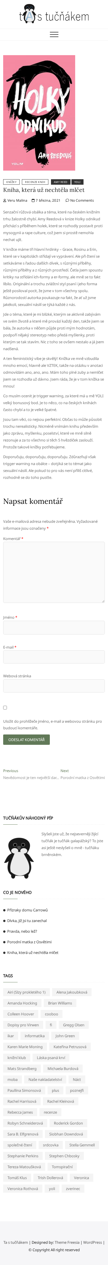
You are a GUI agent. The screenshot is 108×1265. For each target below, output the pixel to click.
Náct (77, 1079)
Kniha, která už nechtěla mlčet (44, 189)
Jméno (10, 617)
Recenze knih (35, 182)
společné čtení (19, 1145)
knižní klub (16, 1057)
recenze (50, 1112)
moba (12, 1079)
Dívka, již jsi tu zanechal (27, 920)
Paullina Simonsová (24, 1090)
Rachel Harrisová (21, 1101)
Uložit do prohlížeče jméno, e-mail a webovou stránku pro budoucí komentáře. (52, 724)
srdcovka (50, 1145)
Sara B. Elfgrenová (22, 1134)
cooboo (51, 1014)
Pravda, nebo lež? (22, 931)
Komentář (13, 538)
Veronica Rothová (22, 1188)
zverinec (73, 1188)
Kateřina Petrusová (70, 1046)
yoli (77, 182)
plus (55, 1090)
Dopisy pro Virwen (23, 1024)
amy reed (61, 182)
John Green (65, 1035)
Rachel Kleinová (60, 1101)
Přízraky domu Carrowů (27, 910)
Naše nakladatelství (45, 1079)
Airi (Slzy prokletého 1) (26, 992)
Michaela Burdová (63, 1068)
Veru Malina (16, 200)
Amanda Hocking (22, 1003)
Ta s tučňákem (15, 1242)
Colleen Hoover (20, 1014)
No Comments (81, 200)
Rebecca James (20, 1112)
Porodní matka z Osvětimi (29, 941)
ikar (10, 1035)
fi (51, 1024)
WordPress (92, 1242)
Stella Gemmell (82, 1145)
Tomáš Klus (17, 1177)
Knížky (11, 182)
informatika (35, 1035)
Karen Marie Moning (25, 1046)
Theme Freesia (67, 1242)
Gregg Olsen (73, 1024)
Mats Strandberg (22, 1068)
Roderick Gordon (68, 1123)
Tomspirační (62, 1166)
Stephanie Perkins (22, 1155)
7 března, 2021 (47, 200)
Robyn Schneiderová (25, 1123)
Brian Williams (60, 1003)
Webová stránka (17, 675)
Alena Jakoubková (71, 992)
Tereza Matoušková (24, 1166)
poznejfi (77, 1090)
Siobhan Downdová (66, 1134)
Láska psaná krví (51, 1057)
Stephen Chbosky (64, 1155)
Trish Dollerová (50, 1177)
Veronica (81, 1177)
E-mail (9, 647)
